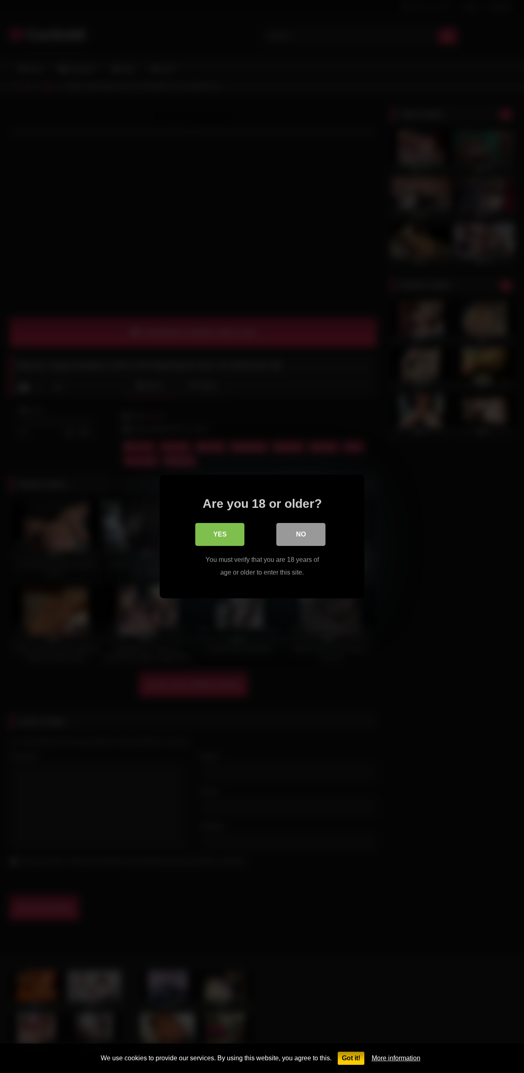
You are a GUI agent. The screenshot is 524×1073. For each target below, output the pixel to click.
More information (396, 1058)
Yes (220, 534)
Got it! (351, 1058)
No (301, 534)
